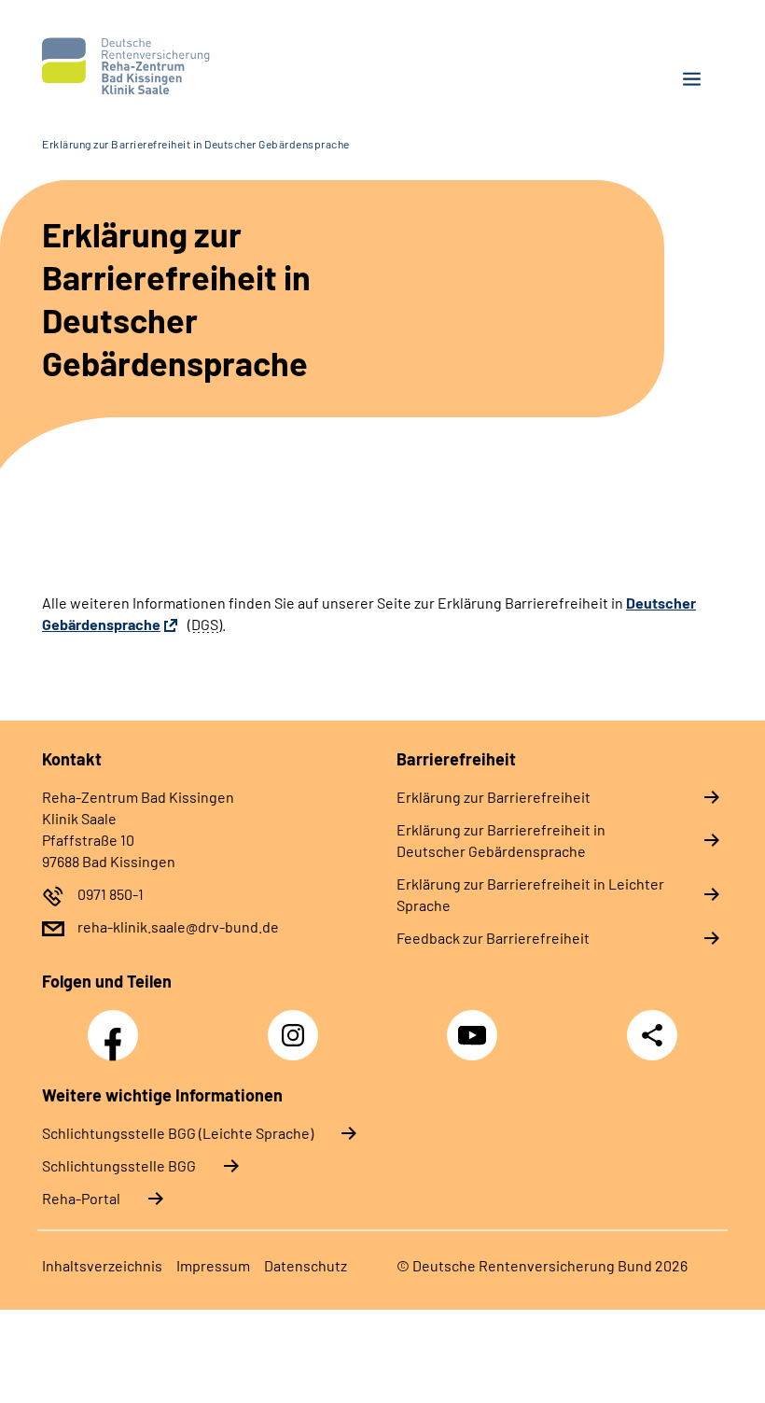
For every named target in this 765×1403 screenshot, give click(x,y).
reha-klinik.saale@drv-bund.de (178, 926)
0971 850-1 (110, 894)
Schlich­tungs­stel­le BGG (119, 1165)
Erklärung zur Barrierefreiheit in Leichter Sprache (530, 894)
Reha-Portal (81, 1198)
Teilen (652, 1035)
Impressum (213, 1265)
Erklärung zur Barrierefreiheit (493, 797)
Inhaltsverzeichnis (102, 1265)
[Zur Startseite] (205, 66)
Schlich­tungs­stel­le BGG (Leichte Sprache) (177, 1133)
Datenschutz (305, 1265)
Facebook (117, 1024)
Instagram (297, 1024)
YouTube (474, 1024)
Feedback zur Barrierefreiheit (493, 938)
